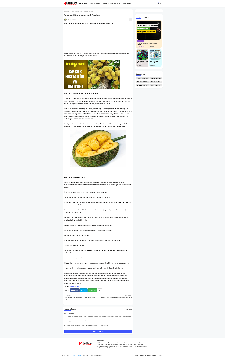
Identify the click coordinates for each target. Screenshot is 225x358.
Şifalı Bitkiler (114, 3)
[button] (161, 3)
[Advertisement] (98, 37)
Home (81, 3)
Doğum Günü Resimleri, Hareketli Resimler (143, 85)
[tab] (80, 3)
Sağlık (105, 3)
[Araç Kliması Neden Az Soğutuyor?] (155, 55)
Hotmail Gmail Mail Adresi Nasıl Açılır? (156, 81)
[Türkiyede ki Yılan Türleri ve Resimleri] (142, 55)
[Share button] (100, 290)
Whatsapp (93, 290)
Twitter (85, 290)
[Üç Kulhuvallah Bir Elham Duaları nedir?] (149, 30)
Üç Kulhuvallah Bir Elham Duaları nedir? (147, 43)
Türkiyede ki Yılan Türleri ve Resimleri (142, 62)
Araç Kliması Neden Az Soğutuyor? (154, 62)
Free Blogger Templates (75, 355)
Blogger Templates (96, 355)
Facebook (76, 290)
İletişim (149, 355)
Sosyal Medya (126, 3)
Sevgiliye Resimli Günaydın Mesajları (156, 78)
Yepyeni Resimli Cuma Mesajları (143, 78)
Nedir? (86, 3)
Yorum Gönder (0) (98, 331)
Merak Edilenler (95, 3)
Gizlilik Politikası (157, 355)
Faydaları (72, 286)
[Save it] (130, 19)
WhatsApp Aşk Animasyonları (156, 85)
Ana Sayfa (66, 11)
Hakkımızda (142, 355)
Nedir (72, 11)
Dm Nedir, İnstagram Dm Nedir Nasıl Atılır (143, 81)
